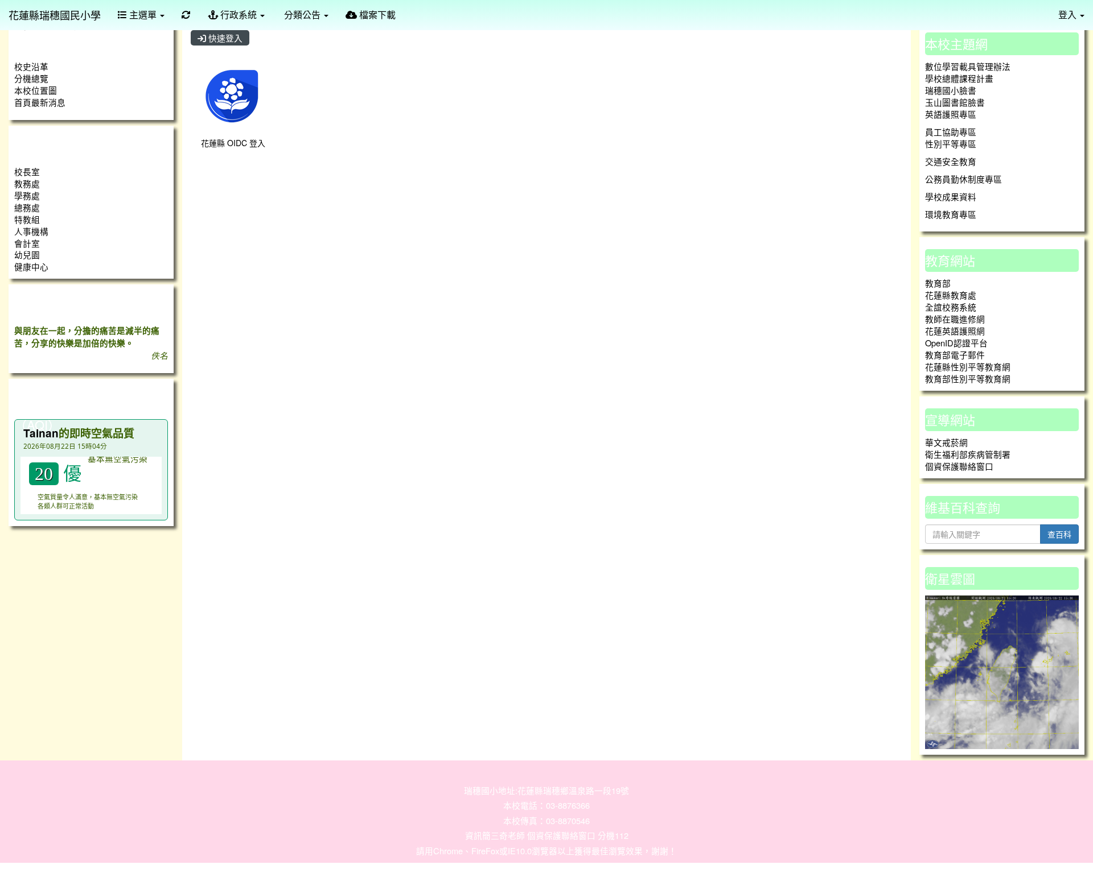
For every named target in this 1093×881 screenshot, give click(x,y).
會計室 (27, 243)
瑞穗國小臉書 (950, 90)
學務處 (27, 195)
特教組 (27, 219)
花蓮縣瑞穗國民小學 (55, 14)
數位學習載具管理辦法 (967, 66)
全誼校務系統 (950, 307)
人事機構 (31, 231)
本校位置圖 (35, 90)
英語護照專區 (950, 114)
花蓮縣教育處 (950, 295)
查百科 (1059, 534)
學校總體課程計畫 (959, 78)
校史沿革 (31, 66)
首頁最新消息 (39, 102)
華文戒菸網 (946, 442)
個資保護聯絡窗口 (959, 466)
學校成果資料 (950, 196)
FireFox (485, 851)
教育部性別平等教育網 (967, 378)
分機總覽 (31, 78)
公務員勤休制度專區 (963, 179)
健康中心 (31, 266)
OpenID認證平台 (956, 343)
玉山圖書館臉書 (955, 102)
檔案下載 (376, 14)
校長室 (27, 171)
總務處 (27, 207)
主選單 (143, 14)
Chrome (448, 851)
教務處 (27, 183)
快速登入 (224, 38)
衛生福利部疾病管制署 (967, 454)
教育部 (938, 283)
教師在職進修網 (955, 319)
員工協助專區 (950, 132)
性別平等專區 (950, 144)
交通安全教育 (950, 161)
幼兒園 (27, 254)
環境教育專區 (950, 214)
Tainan (41, 433)
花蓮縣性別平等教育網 (967, 367)
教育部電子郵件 (955, 355)
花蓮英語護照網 (955, 331)
